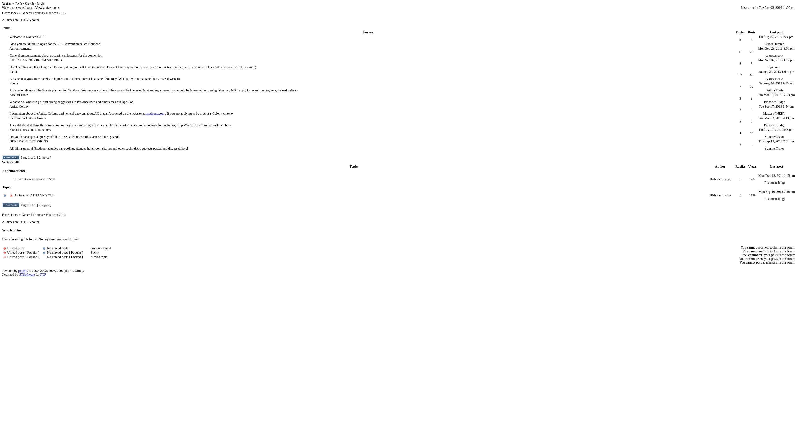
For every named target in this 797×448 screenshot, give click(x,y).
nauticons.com (154, 113)
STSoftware (27, 274)
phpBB (23, 271)
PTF (43, 274)
